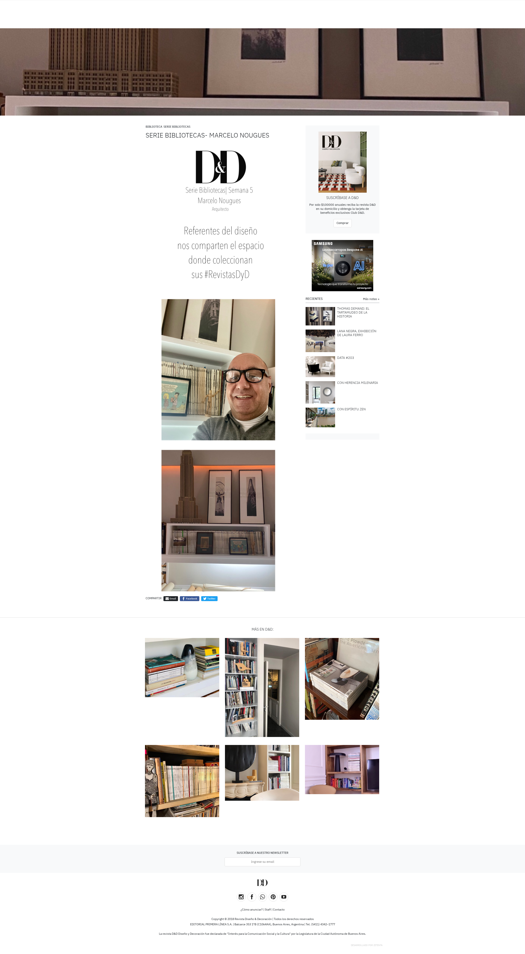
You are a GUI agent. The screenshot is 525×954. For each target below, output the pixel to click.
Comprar (343, 223)
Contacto (279, 909)
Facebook (191, 598)
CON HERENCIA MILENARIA (357, 383)
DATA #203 (345, 358)
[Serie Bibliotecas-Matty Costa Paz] (262, 773)
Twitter (211, 598)
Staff (268, 909)
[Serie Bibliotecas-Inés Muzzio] (342, 769)
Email (172, 598)
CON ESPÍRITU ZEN (351, 409)
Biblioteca (154, 126)
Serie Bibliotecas (176, 126)
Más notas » (371, 299)
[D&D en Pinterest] (273, 897)
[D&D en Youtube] (283, 897)
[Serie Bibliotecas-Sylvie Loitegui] (182, 667)
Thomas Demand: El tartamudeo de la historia (353, 312)
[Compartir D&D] (262, 897)
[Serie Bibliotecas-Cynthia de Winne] (342, 679)
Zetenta (377, 945)
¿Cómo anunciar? (252, 909)
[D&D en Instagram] (241, 897)
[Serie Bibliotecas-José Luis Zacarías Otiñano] (182, 781)
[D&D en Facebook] (251, 897)
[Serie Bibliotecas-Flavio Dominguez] (262, 687)
